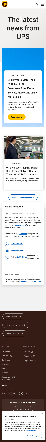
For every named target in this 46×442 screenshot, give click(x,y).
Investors (5, 364)
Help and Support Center (31, 281)
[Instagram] (15, 395)
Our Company (7, 356)
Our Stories (6, 352)
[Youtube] (26, 395)
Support (5, 373)
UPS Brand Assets (14, 325)
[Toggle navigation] (42, 4)
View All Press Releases (22, 198)
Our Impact (6, 360)
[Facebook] (4, 395)
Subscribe (22, 409)
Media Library (12, 317)
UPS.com (28, 352)
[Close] (42, 413)
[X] (10, 395)
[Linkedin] (21, 395)
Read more (15, 118)
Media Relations (17, 250)
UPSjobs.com (29, 361)
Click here (23, 234)
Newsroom (6, 369)
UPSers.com (29, 356)
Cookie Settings (32, 436)
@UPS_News (21, 257)
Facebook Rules (13, 334)
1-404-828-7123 (19, 225)
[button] (38, 4)
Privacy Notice (31, 430)
